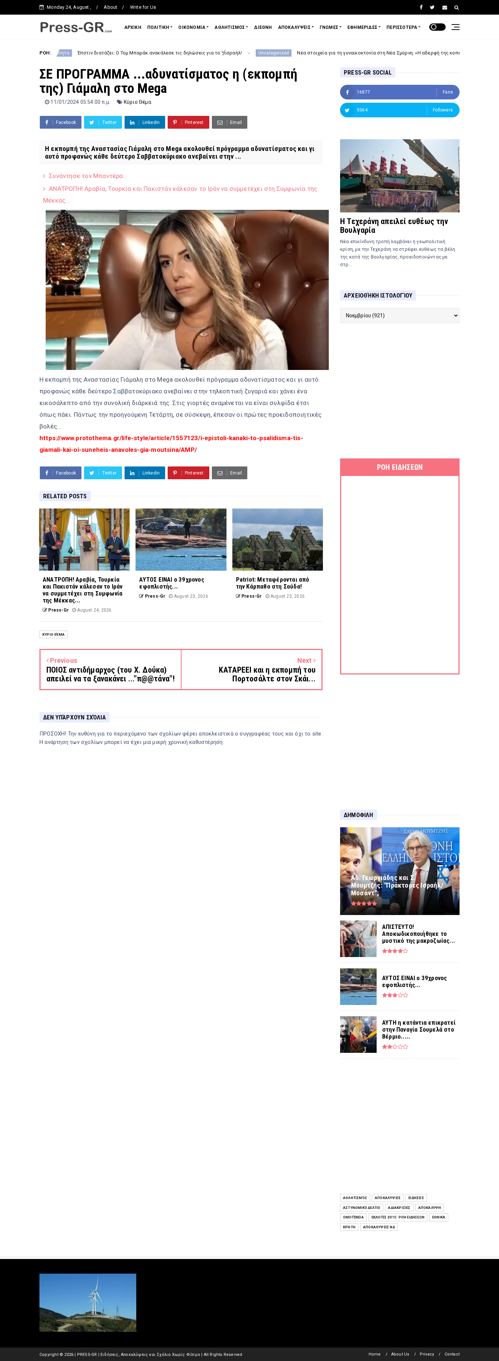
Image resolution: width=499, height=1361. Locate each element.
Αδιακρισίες (399, 1208)
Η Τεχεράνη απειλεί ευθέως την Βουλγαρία (394, 226)
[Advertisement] (400, 390)
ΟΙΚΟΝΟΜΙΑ (191, 27)
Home (375, 1354)
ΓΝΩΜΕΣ (329, 27)
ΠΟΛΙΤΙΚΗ (158, 27)
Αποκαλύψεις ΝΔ (379, 1227)
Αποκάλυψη (429, 1208)
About (110, 7)
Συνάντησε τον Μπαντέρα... (88, 175)
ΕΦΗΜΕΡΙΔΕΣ (362, 27)
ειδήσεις (416, 1198)
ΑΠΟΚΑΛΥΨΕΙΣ (294, 27)
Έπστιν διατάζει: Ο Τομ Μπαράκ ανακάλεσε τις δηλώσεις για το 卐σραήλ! (107, 53)
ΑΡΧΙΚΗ (132, 27)
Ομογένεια (353, 1217)
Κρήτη (349, 1227)
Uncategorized (220, 53)
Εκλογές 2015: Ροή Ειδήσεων (398, 1217)
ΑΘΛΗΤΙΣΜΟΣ (229, 27)
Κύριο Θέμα (137, 102)
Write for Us (143, 7)
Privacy (427, 1354)
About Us (400, 1354)
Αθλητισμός (355, 1198)
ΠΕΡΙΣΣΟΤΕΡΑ (401, 27)
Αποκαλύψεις (388, 1198)
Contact (452, 1354)
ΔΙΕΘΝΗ (263, 27)
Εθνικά (438, 1217)
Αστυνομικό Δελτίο (361, 1208)
